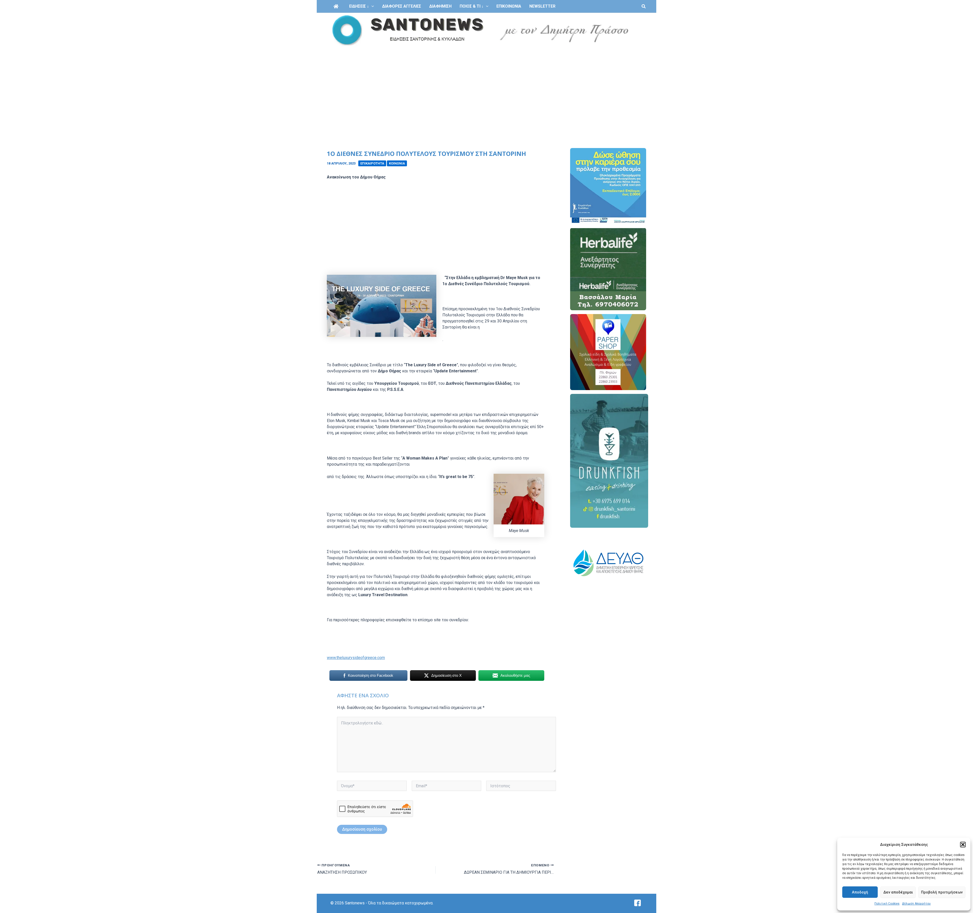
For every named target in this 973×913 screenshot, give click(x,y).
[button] (962, 844)
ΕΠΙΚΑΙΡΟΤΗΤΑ (372, 163)
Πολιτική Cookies (887, 903)
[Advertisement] (486, 85)
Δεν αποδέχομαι (898, 892)
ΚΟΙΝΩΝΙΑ (397, 163)
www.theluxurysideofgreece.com (356, 657)
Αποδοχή (860, 892)
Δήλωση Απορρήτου (916, 903)
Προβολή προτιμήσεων (942, 892)
